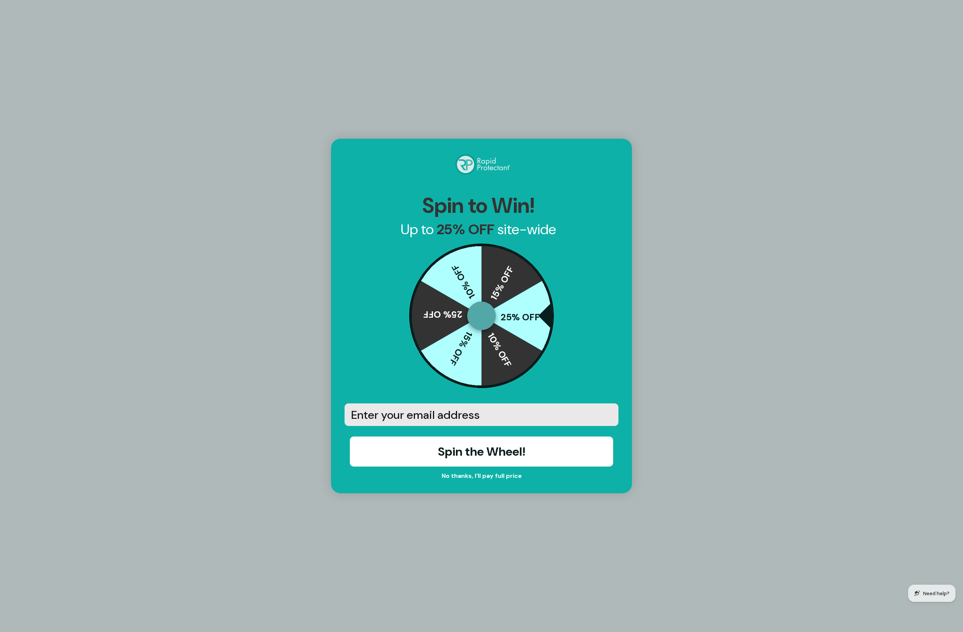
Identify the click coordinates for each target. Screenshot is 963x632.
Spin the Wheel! (482, 451)
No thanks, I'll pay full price (482, 476)
